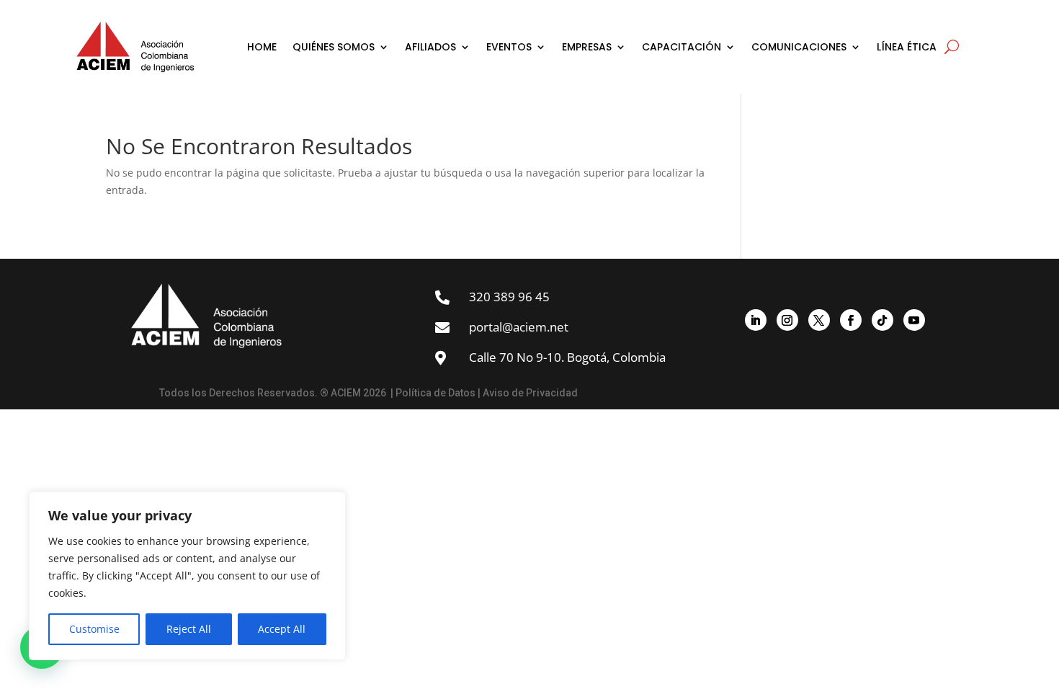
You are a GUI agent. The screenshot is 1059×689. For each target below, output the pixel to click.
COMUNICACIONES (798, 47)
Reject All (188, 629)
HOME (262, 47)
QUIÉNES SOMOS (333, 47)
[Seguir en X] (819, 320)
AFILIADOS (430, 47)
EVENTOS (509, 47)
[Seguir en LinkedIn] (756, 320)
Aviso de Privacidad (530, 393)
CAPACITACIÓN (681, 47)
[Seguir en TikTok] (882, 320)
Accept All (281, 629)
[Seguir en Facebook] (851, 320)
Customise (94, 629)
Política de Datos (435, 393)
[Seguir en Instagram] (787, 320)
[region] (187, 576)
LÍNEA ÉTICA (907, 47)
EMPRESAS (587, 47)
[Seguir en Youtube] (914, 320)
